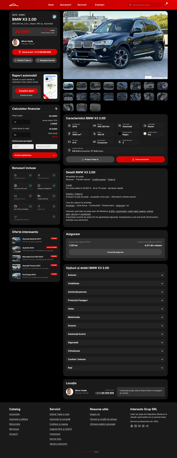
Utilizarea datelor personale (102, 424)
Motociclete (14, 424)
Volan (71, 308)
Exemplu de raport (26, 95)
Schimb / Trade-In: (74, 194)
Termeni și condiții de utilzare (103, 419)
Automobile (14, 414)
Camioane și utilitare (18, 419)
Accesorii (65, 4)
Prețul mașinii (17, 116)
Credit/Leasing (99, 179)
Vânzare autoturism (58, 444)
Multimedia (74, 317)
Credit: (69, 185)
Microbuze (14, 429)
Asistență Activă (76, 334)
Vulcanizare (55, 434)
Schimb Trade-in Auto (59, 414)
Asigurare (120, 205)
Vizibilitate (73, 283)
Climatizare (74, 351)
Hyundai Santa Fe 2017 (32, 239)
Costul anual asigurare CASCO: (150, 242)
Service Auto (55, 439)
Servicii (82, 4)
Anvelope (70, 205)
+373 (104, 393)
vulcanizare (85, 214)
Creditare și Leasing (59, 424)
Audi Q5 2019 (28, 248)
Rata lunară (52, 133)
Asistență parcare (77, 292)
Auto (51, 4)
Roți (70, 367)
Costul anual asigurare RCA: (80, 242)
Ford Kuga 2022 (29, 274)
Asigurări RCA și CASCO (61, 429)
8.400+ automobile (117, 211)
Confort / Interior (77, 359)
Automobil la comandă (60, 419)
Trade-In (111, 179)
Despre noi (95, 414)
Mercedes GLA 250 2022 (33, 257)
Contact (99, 4)
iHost (96, 452)
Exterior (72, 275)
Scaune (72, 325)
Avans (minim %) (50, 120)
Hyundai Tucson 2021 (31, 266)
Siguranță (73, 342)
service (74, 214)
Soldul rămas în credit (20, 128)
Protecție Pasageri (78, 300)
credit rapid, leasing (137, 211)
